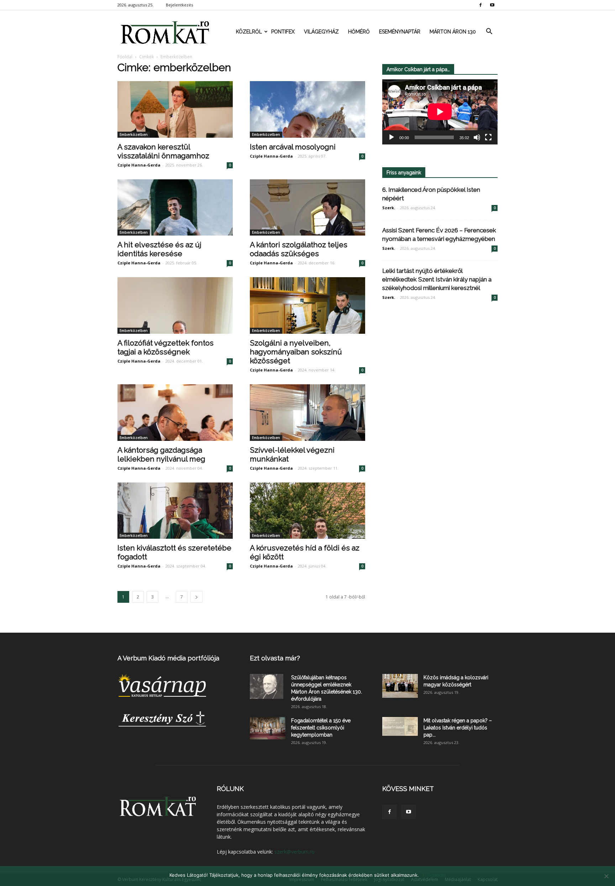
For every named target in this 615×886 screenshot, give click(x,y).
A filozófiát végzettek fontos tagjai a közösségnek (165, 347)
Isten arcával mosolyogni (293, 146)
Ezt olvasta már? (275, 658)
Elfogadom (434, 875)
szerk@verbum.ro (294, 851)
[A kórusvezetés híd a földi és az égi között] (307, 510)
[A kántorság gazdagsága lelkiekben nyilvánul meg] (175, 412)
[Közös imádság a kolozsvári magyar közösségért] (400, 686)
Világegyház (321, 32)
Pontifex (283, 32)
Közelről (249, 32)
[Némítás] (476, 137)
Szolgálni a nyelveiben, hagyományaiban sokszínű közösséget (296, 351)
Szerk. (388, 207)
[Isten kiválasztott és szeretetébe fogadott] (175, 510)
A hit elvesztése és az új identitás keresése (159, 249)
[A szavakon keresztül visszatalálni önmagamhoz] (175, 109)
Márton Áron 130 (453, 32)
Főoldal (124, 57)
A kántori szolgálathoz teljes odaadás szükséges (298, 249)
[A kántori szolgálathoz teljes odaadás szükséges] (307, 207)
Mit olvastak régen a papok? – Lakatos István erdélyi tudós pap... (458, 728)
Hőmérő (359, 32)
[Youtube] (492, 5)
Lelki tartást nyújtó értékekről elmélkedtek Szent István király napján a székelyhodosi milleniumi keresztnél (437, 279)
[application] (440, 111)
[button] (489, 31)
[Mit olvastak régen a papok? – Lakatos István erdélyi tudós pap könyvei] (400, 726)
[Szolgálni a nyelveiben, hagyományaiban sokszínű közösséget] (307, 305)
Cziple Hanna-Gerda (139, 165)
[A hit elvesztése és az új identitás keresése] (175, 207)
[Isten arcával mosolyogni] (307, 109)
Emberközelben (134, 134)
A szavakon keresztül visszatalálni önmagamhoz (164, 151)
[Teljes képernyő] (488, 137)
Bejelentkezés (179, 4)
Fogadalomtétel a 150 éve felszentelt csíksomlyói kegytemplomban (321, 728)
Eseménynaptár (399, 32)
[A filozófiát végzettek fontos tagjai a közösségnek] (175, 305)
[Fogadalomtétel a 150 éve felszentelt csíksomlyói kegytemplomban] (267, 728)
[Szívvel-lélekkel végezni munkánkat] (307, 412)
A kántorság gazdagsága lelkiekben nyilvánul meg (161, 454)
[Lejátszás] (391, 137)
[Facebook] (480, 5)
